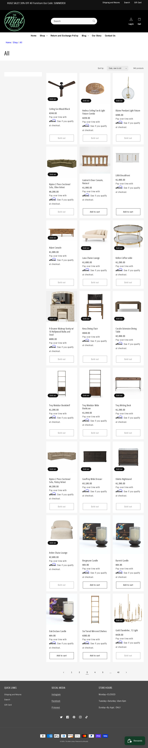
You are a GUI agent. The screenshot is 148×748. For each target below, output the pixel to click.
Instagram (56, 694)
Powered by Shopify (81, 741)
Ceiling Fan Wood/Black (59, 109)
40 (118, 672)
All (21, 42)
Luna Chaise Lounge (91, 258)
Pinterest (56, 707)
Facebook (56, 700)
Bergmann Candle (90, 560)
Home (8, 42)
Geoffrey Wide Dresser (92, 479)
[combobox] (74, 21)
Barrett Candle (122, 560)
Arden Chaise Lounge (58, 552)
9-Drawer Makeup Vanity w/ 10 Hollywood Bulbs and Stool (61, 331)
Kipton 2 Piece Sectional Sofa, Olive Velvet (59, 186)
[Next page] (126, 672)
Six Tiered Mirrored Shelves (94, 631)
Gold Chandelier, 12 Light (127, 630)
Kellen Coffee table (124, 258)
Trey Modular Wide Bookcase (90, 407)
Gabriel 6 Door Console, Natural (92, 182)
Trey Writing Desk (123, 405)
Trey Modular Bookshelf (59, 405)
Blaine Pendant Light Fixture (128, 110)
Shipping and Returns (111, 2)
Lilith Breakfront (123, 175)
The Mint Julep (70, 741)
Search (127, 2)
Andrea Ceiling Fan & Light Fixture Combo (93, 112)
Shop (15, 42)
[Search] (94, 21)
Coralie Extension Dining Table (126, 330)
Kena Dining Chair (90, 328)
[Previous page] (64, 672)
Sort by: (101, 68)
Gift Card (137, 2)
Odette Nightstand (124, 479)
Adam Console (55, 247)
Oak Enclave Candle (57, 631)
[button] (43, 35)
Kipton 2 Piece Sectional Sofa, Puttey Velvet (59, 481)
